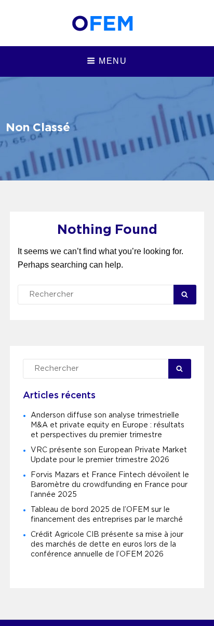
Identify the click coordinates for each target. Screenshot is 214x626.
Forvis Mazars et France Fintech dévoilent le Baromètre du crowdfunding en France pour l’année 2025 (110, 485)
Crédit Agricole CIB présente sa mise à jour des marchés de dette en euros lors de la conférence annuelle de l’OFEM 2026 (107, 545)
